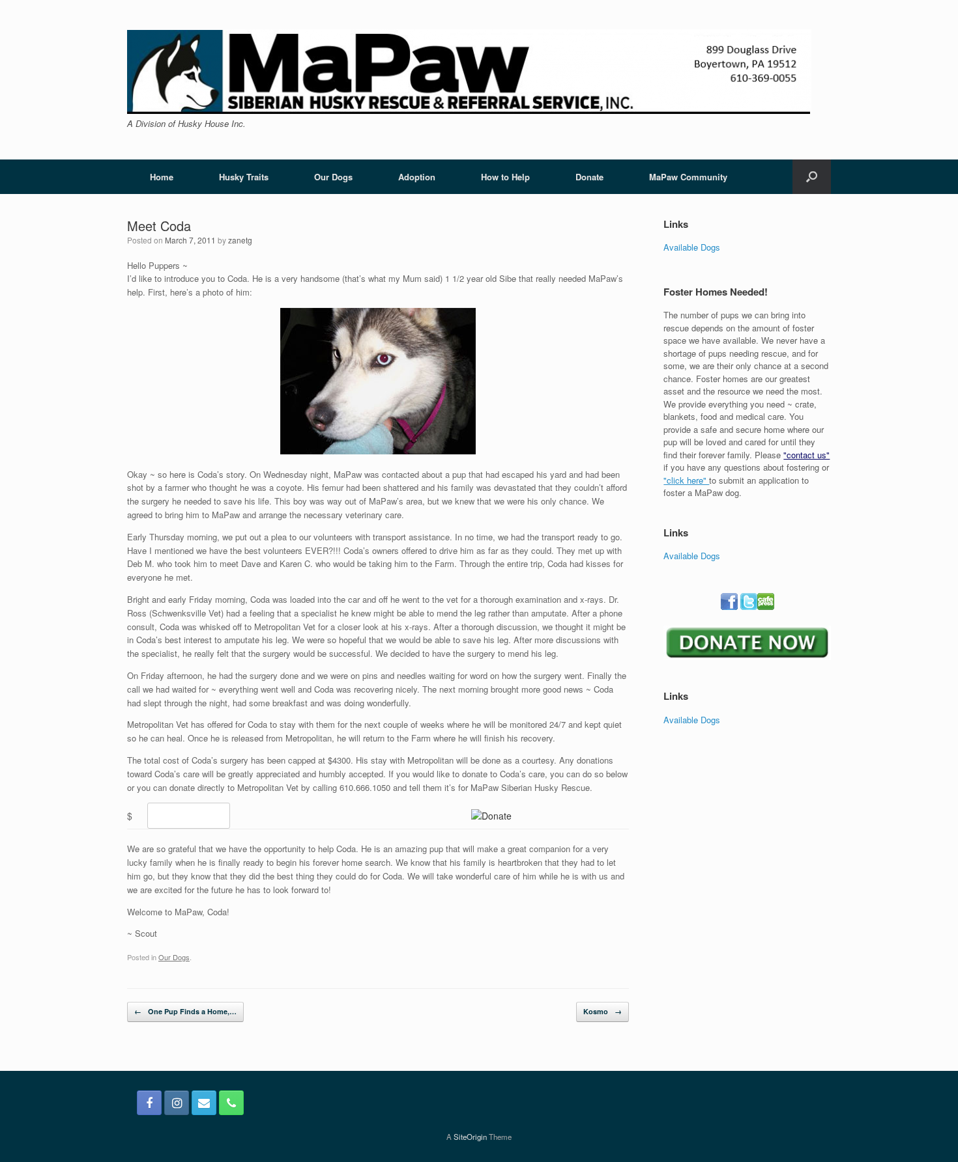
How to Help (505, 177)
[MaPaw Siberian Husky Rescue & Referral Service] (469, 71)
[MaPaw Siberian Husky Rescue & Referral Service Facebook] (149, 1102)
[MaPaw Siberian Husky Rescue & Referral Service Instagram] (176, 1102)
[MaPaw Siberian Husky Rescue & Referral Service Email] (204, 1102)
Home (161, 177)
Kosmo (602, 1011)
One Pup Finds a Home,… (185, 1011)
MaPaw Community (688, 177)
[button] (811, 176)
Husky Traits (244, 177)
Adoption (416, 177)
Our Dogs (333, 177)
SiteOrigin (470, 1136)
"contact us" (806, 455)
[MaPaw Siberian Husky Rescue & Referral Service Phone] (231, 1102)
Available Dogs (691, 247)
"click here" (686, 480)
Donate (589, 177)
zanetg (240, 239)
